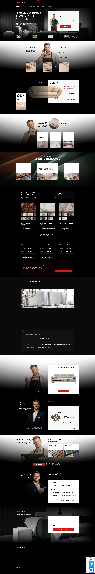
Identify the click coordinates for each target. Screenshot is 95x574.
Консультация (65, 26)
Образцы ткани (77, 556)
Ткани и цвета (18, 6)
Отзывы (34, 6)
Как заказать (44, 6)
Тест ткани (30, 6)
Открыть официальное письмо (67, 422)
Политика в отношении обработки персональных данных (24, 568)
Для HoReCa (24, 6)
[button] (74, 428)
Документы (50, 6)
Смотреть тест (63, 390)
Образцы (38, 6)
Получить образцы (39, 464)
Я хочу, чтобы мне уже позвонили (63, 529)
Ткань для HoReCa (77, 552)
